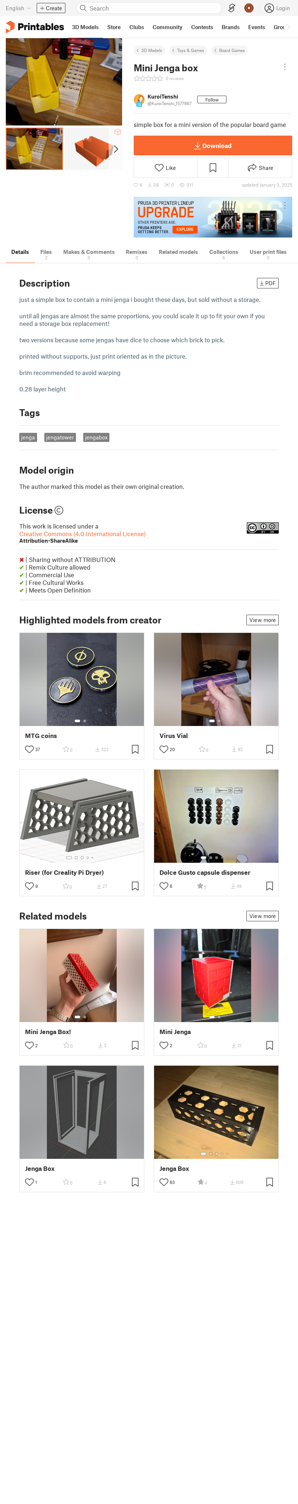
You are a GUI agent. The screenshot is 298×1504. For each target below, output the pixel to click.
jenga (28, 437)
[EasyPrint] (231, 8)
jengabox (96, 437)
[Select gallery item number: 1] (77, 720)
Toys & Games (190, 50)
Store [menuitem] (114, 27)
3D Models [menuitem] (85, 27)
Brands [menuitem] (230, 27)
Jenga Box (40, 1168)
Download (216, 145)
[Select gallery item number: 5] (93, 857)
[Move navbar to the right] (288, 27)
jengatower (60, 437)
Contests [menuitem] (202, 27)
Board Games (232, 50)
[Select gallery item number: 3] (82, 857)
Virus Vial (174, 735)
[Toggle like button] (29, 749)
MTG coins (41, 735)
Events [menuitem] (256, 27)
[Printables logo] (35, 27)
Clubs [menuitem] (136, 27)
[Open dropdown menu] (285, 67)
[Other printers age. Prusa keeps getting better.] (213, 217)
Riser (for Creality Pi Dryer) (64, 872)
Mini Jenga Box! (48, 1031)
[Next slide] (115, 149)
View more (262, 620)
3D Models (151, 50)
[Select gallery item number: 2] (84, 720)
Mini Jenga (175, 1031)
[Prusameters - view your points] (249, 8)
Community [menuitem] (167, 27)
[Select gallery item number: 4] (87, 857)
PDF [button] (270, 283)
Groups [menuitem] (283, 27)
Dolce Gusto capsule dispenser (205, 872)
